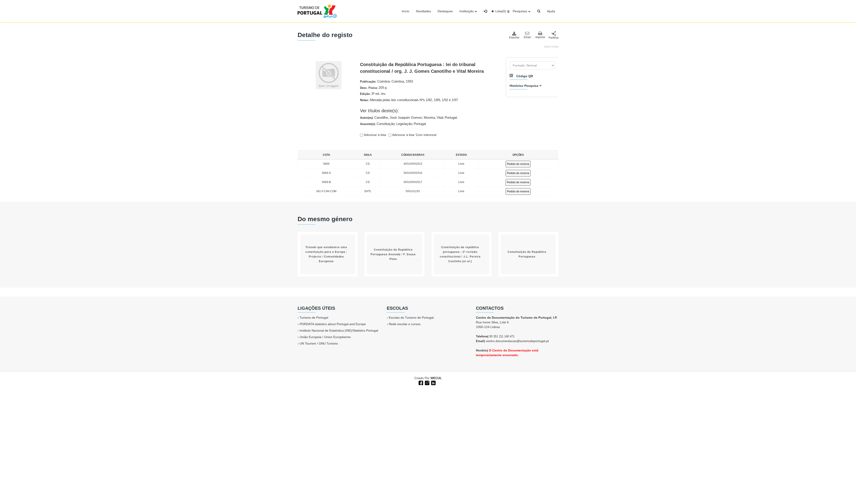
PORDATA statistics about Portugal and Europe (333, 324)
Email (527, 37)
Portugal (420, 124)
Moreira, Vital (433, 117)
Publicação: (386, 81)
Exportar (514, 37)
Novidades (423, 11)
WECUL (436, 378)
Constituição (386, 124)
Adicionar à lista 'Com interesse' (414, 135)
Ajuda (551, 11)
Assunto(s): (393, 124)
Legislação (404, 124)
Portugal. (451, 117)
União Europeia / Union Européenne (325, 337)
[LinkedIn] (433, 382)
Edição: (373, 94)
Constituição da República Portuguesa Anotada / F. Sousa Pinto (393, 254)
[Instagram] (426, 382)
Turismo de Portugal (314, 317)
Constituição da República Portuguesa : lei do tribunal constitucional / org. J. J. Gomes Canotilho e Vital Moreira (422, 68)
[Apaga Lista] (507, 11)
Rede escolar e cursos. (405, 324)
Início (405, 11)
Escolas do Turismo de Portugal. (411, 317)
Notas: (409, 100)
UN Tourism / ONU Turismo (319, 343)
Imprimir (540, 37)
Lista (500, 11)
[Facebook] (420, 382)
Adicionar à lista (374, 135)
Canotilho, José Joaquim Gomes (398, 117)
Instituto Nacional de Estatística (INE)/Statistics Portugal (339, 330)
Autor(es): (409, 117)
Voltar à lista (551, 46)
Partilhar (553, 37)
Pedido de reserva (518, 164)
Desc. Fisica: (373, 87)
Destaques (445, 11)
